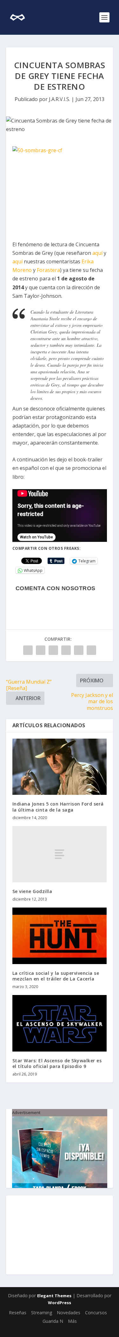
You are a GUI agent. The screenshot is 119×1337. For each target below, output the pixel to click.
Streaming (41, 1313)
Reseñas (17, 1313)
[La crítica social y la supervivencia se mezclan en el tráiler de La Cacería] (59, 936)
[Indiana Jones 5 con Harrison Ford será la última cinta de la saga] (59, 767)
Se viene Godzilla (32, 891)
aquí (97, 252)
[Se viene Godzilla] (59, 854)
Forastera (48, 270)
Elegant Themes (54, 1295)
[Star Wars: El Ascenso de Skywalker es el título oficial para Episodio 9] (59, 1023)
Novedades (68, 1313)
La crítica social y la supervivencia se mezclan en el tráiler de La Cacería (55, 976)
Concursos (96, 1313)
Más (72, 1321)
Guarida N (53, 1321)
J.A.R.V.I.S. (59, 99)
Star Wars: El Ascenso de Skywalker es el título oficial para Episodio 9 (57, 1063)
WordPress (59, 1302)
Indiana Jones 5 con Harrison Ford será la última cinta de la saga (58, 806)
